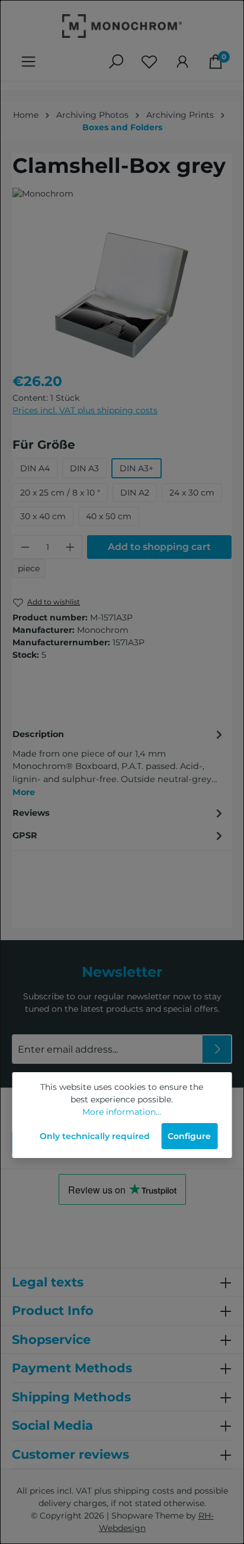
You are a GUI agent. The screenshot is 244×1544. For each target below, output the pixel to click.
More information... (121, 1111)
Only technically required (95, 1136)
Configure (189, 1136)
